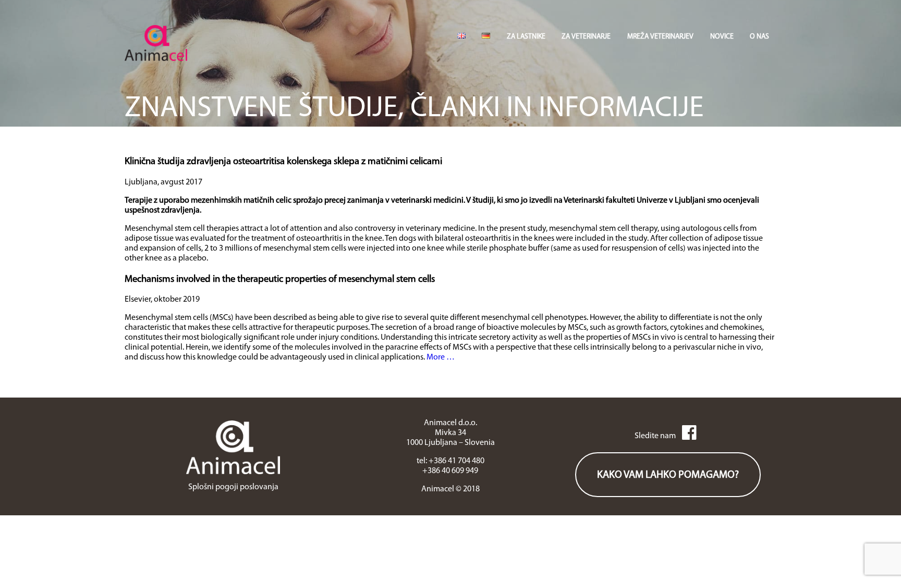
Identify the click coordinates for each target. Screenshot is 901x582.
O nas (759, 36)
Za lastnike (526, 36)
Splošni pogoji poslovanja (233, 487)
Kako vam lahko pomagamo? (668, 475)
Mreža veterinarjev (660, 36)
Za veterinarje (586, 36)
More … (441, 357)
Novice (722, 36)
